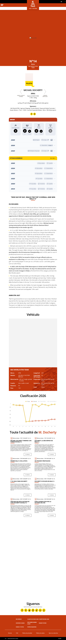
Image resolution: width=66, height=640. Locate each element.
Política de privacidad (27, 633)
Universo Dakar (20, 623)
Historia (10, 633)
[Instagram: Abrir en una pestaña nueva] (33, 610)
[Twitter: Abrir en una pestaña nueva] (25, 610)
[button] (62, 1)
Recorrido (19, 619)
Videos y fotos (20, 627)
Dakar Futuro (42, 623)
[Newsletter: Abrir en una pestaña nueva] (40, 610)
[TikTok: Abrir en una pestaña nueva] (36, 610)
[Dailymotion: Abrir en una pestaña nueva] (29, 610)
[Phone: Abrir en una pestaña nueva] (43, 610)
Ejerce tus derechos (53, 633)
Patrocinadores (31, 627)
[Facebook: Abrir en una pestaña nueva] (22, 610)
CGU (17, 633)
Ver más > (53, 158)
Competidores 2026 (44, 619)
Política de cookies (40, 633)
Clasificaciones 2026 (32, 619)
